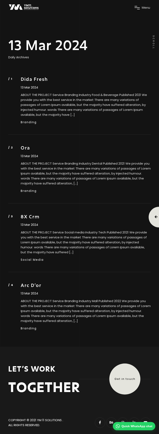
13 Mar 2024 (29, 87)
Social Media (32, 260)
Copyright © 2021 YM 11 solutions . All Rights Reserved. (35, 422)
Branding (29, 122)
